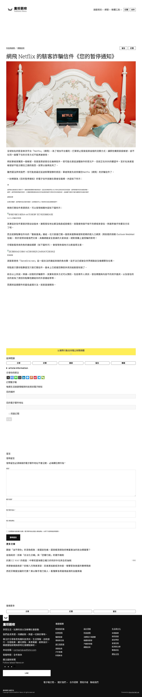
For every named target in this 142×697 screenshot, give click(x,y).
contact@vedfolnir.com (25, 650)
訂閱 (126, 9)
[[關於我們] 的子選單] (67, 682)
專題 (123, 363)
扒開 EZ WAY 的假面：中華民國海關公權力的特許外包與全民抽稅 (38, 560)
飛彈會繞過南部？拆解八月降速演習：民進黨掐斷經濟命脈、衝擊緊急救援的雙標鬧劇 (48, 565)
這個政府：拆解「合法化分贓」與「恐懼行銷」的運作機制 (35, 555)
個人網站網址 (10, 521)
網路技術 (20, 48)
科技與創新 (10, 48)
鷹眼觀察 (20, 8)
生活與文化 (116, 629)
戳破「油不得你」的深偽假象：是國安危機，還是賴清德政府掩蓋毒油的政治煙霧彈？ (48, 549)
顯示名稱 (9, 499)
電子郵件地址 (10, 510)
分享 (18, 363)
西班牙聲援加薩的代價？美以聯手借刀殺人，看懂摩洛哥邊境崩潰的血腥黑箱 (44, 571)
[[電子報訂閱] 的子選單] (55, 682)
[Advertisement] (64, 29)
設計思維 (87, 629)
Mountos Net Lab (134, 692)
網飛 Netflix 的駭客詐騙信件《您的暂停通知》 (61, 56)
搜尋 (71, 363)
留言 (123, 48)
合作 (133, 9)
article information (18, 368)
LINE (27, 673)
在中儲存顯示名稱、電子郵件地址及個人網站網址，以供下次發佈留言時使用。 (34, 531)
